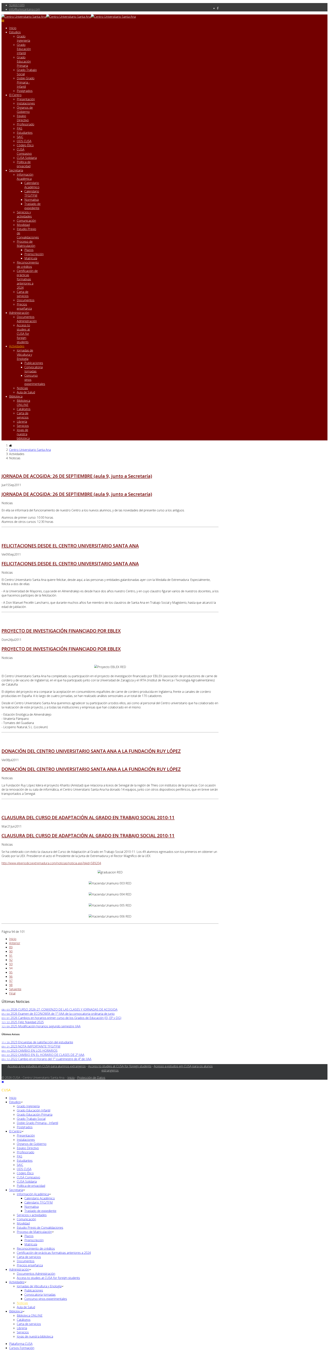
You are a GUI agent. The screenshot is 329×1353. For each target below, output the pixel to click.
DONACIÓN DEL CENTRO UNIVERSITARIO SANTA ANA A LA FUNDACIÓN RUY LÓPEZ (91, 751)
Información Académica (25, 176)
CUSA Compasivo (24, 151)
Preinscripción (34, 254)
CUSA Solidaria (27, 158)
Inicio (12, 28)
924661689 (17, 5)
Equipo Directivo (23, 118)
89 (11, 947)
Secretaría (16, 170)
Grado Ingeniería (23, 38)
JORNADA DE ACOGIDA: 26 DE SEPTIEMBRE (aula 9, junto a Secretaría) (77, 476)
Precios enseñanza (24, 306)
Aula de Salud (26, 392)
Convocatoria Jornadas (33, 369)
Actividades (16, 346)
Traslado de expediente (32, 206)
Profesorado (25, 124)
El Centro (15, 95)
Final (12, 993)
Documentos (25, 300)
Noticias (22, 388)
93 (11, 964)
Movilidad (23, 225)
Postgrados (25, 91)
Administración (19, 313)
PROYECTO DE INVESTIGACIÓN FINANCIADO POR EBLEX (61, 630)
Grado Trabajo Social (31, 1119)
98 (11, 985)
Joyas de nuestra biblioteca (23, 434)
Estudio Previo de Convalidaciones (40, 1227)
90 (11, 951)
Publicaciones (33, 363)
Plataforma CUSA (21, 1344)
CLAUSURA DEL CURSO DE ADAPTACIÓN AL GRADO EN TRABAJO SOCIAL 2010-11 (88, 817)
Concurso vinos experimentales (45, 1299)
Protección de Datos (91, 1078)
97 (11, 981)
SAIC (20, 137)
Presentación (26, 99)
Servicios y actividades (24, 214)
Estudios (15, 32)
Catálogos (23, 409)
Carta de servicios (23, 294)
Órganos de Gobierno (25, 109)
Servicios (23, 426)
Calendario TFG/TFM (31, 193)
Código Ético (25, 145)
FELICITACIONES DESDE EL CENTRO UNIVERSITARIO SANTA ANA (70, 545)
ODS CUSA (24, 141)
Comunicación (26, 220)
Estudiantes (25, 133)
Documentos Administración (27, 319)
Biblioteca (15, 396)
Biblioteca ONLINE (23, 403)
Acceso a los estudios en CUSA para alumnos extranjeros (47, 1066)
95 (11, 972)
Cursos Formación (21, 1348)
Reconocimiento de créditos (28, 264)
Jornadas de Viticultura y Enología (25, 354)
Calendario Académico (31, 185)
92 (11, 960)
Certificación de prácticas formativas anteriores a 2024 (27, 279)
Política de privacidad (24, 164)
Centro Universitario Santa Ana (30, 450)
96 (11, 976)
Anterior (14, 943)
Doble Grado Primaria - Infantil (25, 82)
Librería (22, 421)
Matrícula (30, 258)
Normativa (31, 200)
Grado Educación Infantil (24, 49)
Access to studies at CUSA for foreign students (23, 333)
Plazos (29, 250)
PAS (19, 128)
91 (11, 956)
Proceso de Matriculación (26, 243)
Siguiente (15, 989)
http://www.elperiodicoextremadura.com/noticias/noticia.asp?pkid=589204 (51, 863)
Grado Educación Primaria (24, 61)
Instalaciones (26, 103)
